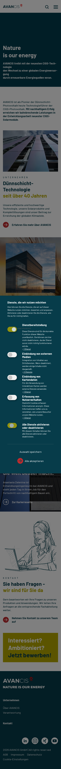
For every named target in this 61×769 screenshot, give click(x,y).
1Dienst (26, 349)
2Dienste (27, 372)
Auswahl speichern (31, 451)
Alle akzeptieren (34, 461)
